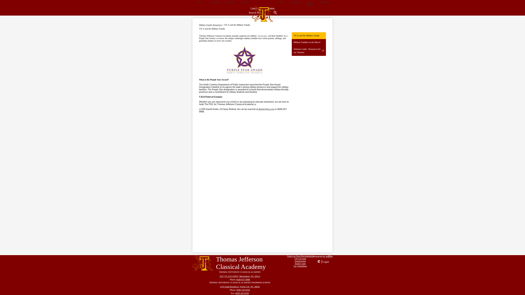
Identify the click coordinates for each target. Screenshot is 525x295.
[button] (199, 2)
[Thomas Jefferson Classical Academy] (262, 14)
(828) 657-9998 (243, 279)
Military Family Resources (210, 25)
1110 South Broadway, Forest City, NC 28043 (240, 287)
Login (323, 261)
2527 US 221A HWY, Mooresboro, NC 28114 (240, 276)
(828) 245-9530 (242, 293)
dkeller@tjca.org (266, 109)
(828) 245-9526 (243, 290)
